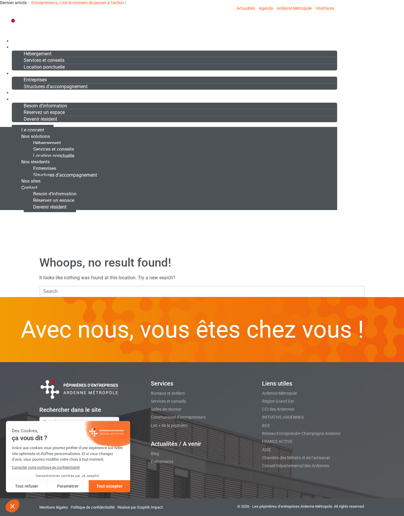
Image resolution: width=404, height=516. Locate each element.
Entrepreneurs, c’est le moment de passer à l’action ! (78, 2)
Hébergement (37, 54)
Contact (20, 99)
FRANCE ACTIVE (277, 441)
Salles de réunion (166, 409)
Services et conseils (44, 60)
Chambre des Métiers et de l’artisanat (296, 457)
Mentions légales (53, 507)
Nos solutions (26, 47)
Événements (162, 461)
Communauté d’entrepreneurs (178, 417)
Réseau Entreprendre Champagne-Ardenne (301, 433)
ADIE (266, 449)
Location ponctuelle (44, 67)
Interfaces (325, 8)
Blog (155, 453)
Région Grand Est (278, 401)
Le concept (23, 41)
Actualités (246, 8)
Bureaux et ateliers (168, 393)
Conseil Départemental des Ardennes (295, 465)
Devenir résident (40, 119)
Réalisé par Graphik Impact (140, 507)
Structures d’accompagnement (56, 86)
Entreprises (35, 80)
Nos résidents (26, 73)
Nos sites (21, 93)
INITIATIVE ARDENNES (283, 417)
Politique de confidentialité (93, 507)
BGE (266, 425)
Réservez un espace (44, 112)
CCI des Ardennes (278, 409)
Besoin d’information (45, 106)
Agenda (266, 8)
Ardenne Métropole (294, 8)
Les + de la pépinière (169, 425)
